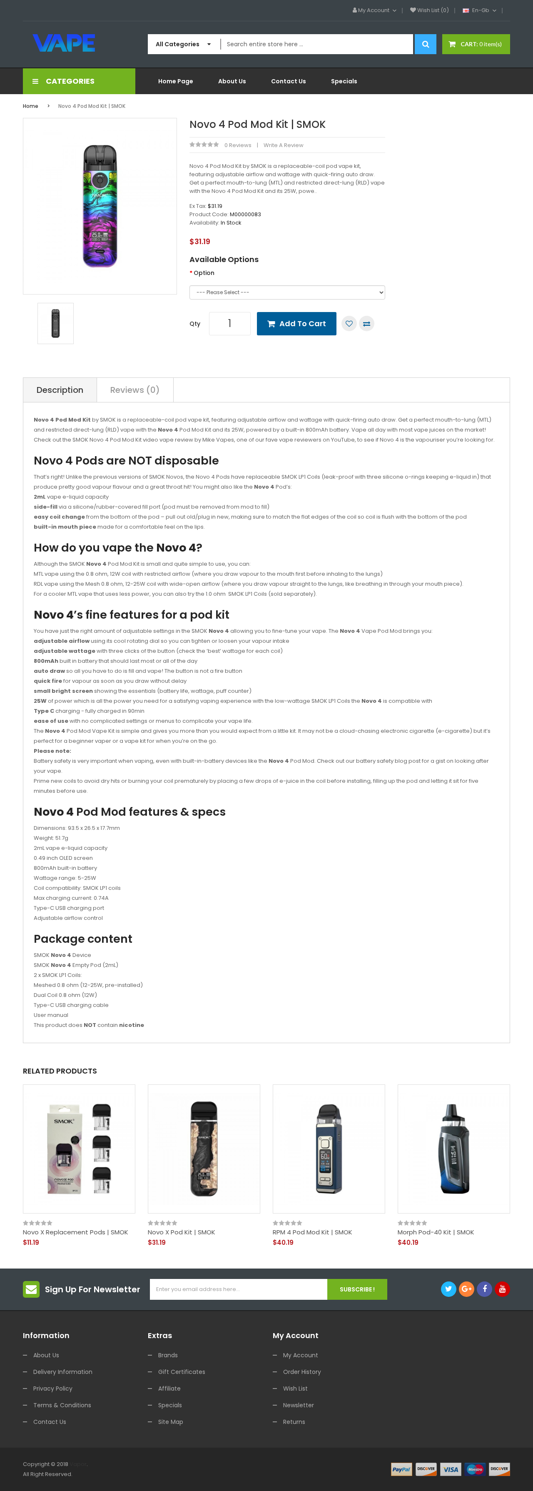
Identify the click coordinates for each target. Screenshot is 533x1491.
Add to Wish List (349, 323)
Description (60, 390)
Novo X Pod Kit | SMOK (181, 1232)
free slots (179, 1474)
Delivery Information (62, 1372)
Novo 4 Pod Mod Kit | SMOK (91, 106)
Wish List (295, 1388)
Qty (194, 324)
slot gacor (125, 1474)
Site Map (170, 1422)
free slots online (346, 1474)
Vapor (78, 1464)
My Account (300, 1355)
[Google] (466, 1289)
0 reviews (238, 145)
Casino (376, 1484)
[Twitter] (448, 1289)
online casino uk (244, 1474)
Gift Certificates (181, 1372)
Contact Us (49, 1422)
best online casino (57, 1484)
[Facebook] (484, 1289)
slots (90, 1474)
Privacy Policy (52, 1388)
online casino (460, 1474)
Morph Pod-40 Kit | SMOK (436, 1232)
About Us (46, 1355)
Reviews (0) (135, 390)
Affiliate (169, 1388)
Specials (170, 1405)
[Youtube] (502, 1289)
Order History (302, 1372)
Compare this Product (366, 323)
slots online (207, 1474)
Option (204, 273)
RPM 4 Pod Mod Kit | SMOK (312, 1232)
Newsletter (298, 1405)
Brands (168, 1355)
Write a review (284, 145)
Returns (294, 1422)
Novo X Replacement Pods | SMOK (75, 1232)
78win (104, 1474)
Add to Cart (302, 323)
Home (30, 106)
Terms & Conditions (62, 1405)
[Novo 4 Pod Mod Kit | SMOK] (55, 323)
